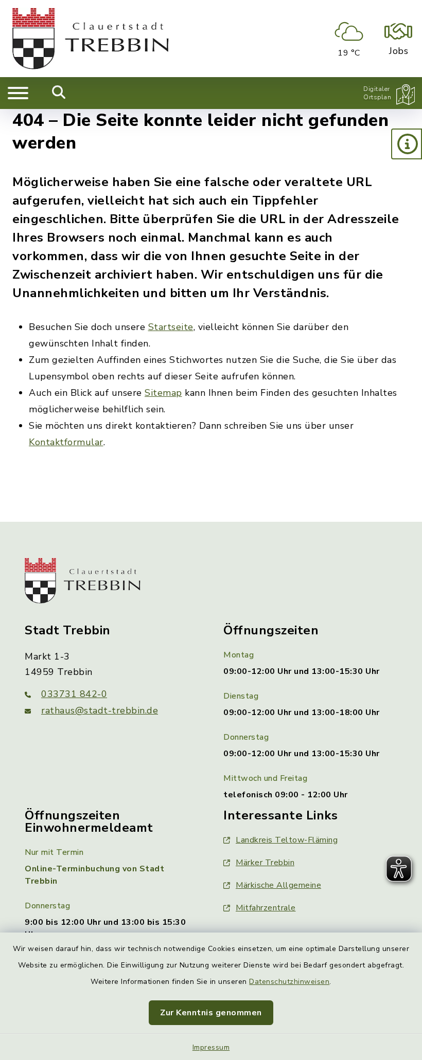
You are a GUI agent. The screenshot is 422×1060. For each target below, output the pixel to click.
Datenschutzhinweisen (289, 981)
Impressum (211, 1047)
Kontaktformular (66, 442)
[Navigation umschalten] (18, 93)
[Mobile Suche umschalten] (59, 93)
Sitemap (163, 393)
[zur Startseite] (90, 38)
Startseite (171, 327)
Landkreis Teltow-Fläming (287, 840)
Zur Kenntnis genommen (211, 1012)
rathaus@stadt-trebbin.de (99, 710)
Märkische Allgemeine (278, 885)
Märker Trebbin (265, 862)
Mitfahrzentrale (266, 907)
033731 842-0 (74, 694)
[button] (406, 144)
